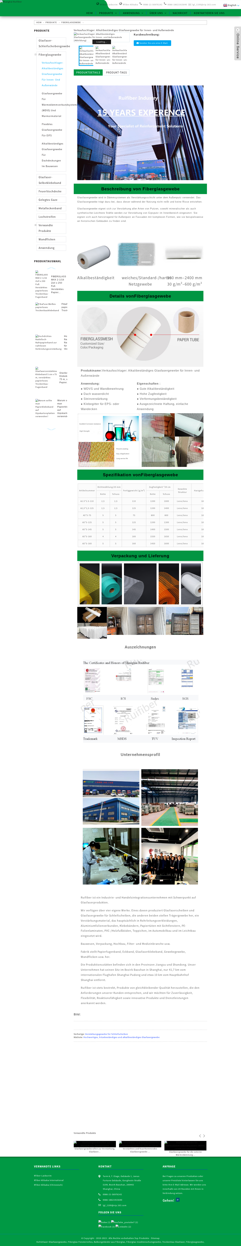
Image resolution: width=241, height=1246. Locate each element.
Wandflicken (47, 239)
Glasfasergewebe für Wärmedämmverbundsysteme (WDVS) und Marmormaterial (53, 105)
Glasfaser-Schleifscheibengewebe (52, 43)
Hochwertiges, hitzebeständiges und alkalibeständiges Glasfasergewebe (121, 1037)
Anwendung (131, 13)
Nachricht (180, 13)
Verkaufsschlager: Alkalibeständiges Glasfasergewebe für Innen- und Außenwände (52, 74)
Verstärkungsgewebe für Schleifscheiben (106, 1034)
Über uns (156, 13)
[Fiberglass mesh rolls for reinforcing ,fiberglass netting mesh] (95, 1144)
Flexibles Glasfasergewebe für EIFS (52, 130)
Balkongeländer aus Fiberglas (109, 1242)
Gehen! (168, 1200)
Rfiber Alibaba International (49, 1180)
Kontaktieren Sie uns (209, 13)
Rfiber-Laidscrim (109, 4)
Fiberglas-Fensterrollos (80, 1242)
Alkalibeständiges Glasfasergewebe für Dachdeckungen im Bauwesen (52, 155)
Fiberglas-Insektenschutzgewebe (143, 1242)
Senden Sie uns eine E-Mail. (153, 43)
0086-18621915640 (177, 4)
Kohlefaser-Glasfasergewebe (52, 1242)
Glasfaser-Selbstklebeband (50, 180)
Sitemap (155, 1238)
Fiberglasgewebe (71, 22)
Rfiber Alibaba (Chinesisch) (48, 1184)
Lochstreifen (47, 216)
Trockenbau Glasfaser (173, 1242)
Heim (89, 13)
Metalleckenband (50, 208)
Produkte (106, 13)
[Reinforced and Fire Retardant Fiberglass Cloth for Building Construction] (140, 1144)
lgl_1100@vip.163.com (204, 4)
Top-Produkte (141, 1238)
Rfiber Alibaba (130, 4)
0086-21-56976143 (152, 4)
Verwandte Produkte (46, 228)
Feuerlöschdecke (50, 191)
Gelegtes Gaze (48, 199)
